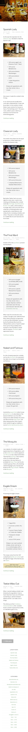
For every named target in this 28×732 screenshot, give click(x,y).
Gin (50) (14, 689)
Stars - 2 (5, 587)
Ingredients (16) (13, 692)
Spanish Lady (10, 29)
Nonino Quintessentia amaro (15, 425)
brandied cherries (12, 308)
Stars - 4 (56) (14, 724)
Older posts (8, 641)
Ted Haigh (11, 204)
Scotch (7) (13, 709)
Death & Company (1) (14, 687)
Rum (13, 32)
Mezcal (14, 133)
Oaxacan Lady (7, 38)
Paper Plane (17, 419)
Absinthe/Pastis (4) (13, 679)
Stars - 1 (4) (13, 717)
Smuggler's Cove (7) (13, 714)
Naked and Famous (13, 348)
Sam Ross (13, 456)
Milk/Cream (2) (13, 699)
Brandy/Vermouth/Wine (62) (13, 684)
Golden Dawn (10, 453)
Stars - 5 (11, 239)
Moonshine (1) (13, 702)
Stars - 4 (5, 135)
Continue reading (8, 118)
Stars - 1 (22, 444)
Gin (16, 488)
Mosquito (9, 469)
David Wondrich (19, 204)
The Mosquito (10, 442)
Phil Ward (15, 329)
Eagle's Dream (10, 486)
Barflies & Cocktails (16, 557)
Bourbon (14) (14, 682)
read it (7, 560)
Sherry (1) (13, 712)
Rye (13, 237)
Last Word (16, 242)
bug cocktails (14, 467)
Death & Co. (8, 414)
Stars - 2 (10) (14, 719)
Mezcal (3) (13, 697)
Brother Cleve (7, 205)
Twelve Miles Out (11, 584)
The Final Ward (10, 235)
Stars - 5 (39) (14, 727)
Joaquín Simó (13, 412)
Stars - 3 (5, 490)
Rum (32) (14, 704)
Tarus (7, 33)
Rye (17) (14, 707)
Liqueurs (17, 32)
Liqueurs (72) (14, 694)
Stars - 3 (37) (14, 722)
